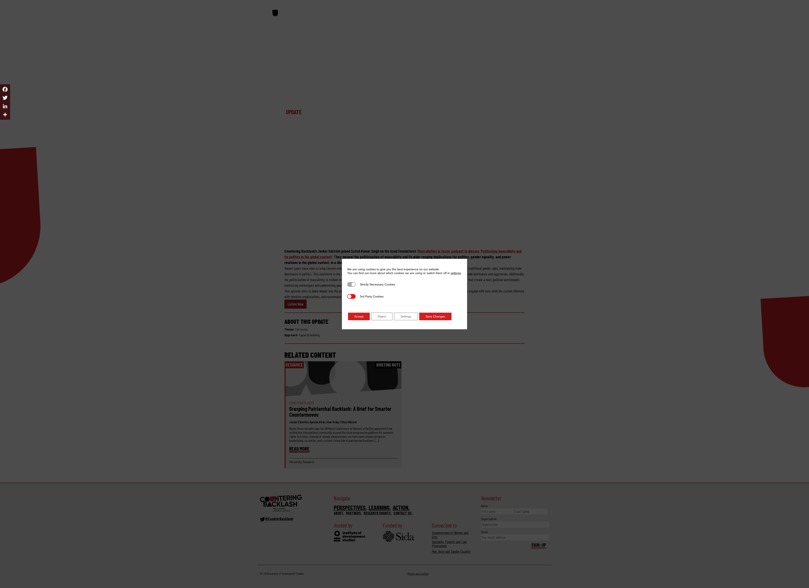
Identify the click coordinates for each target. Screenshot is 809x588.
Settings (405, 316)
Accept (358, 316)
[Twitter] (5, 98)
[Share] (5, 114)
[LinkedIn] (5, 106)
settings (456, 273)
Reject (382, 316)
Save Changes (435, 316)
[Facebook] (5, 89)
